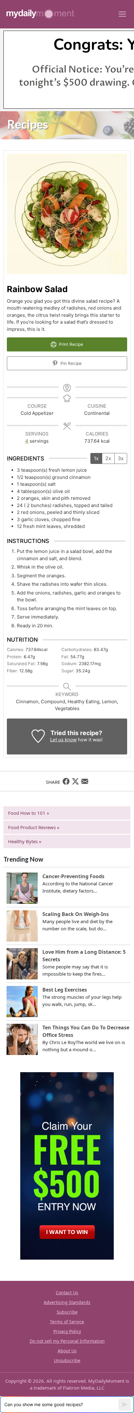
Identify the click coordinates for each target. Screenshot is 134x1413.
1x (96, 458)
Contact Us (67, 1293)
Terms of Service (67, 1322)
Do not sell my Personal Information (67, 1341)
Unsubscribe (67, 1360)
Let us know (63, 740)
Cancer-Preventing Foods (73, 876)
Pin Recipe (70, 363)
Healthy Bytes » (24, 841)
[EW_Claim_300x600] (67, 1165)
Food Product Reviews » (34, 827)
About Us (67, 1351)
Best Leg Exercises (64, 989)
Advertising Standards (67, 1302)
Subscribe (67, 1312)
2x (108, 458)
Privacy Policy (67, 1331)
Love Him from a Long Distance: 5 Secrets (84, 955)
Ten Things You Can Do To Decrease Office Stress (85, 1031)
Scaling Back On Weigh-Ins (75, 914)
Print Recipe (70, 344)
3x (121, 458)
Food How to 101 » (28, 813)
